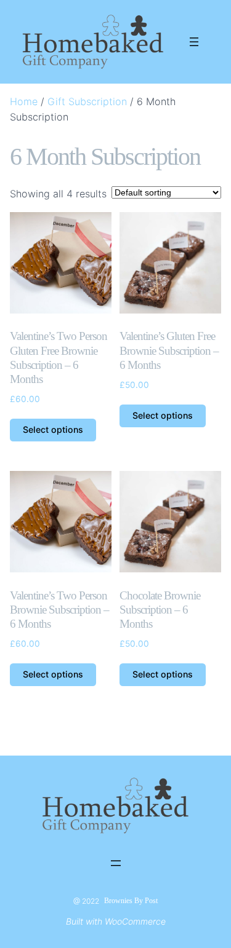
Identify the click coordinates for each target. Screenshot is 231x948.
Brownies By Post (131, 900)
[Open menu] (194, 41)
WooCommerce (135, 921)
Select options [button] (53, 429)
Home (24, 101)
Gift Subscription (87, 101)
